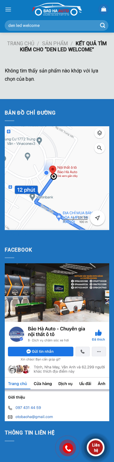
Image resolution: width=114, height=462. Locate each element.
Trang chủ (20, 44)
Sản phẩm (55, 44)
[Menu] (8, 9)
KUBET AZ (16, 234)
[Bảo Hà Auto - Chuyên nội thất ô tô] (57, 9)
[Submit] (102, 25)
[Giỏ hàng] (103, 9)
